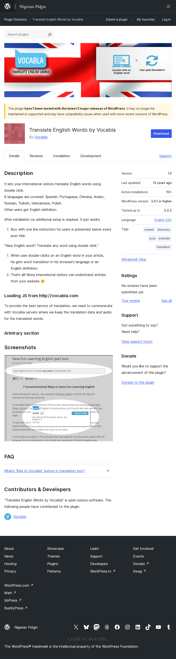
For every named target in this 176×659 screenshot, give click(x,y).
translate (164, 238)
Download (161, 133)
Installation (61, 156)
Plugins (52, 564)
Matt (10, 593)
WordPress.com (18, 585)
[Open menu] (169, 6)
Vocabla (41, 137)
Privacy (10, 571)
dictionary (163, 229)
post (152, 238)
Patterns (54, 571)
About (9, 548)
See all (166, 300)
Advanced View (133, 259)
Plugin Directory (15, 19)
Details (14, 156)
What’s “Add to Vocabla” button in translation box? (44, 471)
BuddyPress (16, 608)
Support (165, 156)
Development (90, 156)
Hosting (10, 564)
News (8, 556)
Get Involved (143, 548)
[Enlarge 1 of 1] (107, 361)
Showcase (55, 548)
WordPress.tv (103, 571)
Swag (139, 571)
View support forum (136, 341)
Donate (141, 564)
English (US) (163, 220)
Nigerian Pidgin (26, 627)
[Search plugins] (50, 34)
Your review (130, 300)
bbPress (13, 600)
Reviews (36, 156)
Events (138, 556)
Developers (99, 564)
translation (163, 247)
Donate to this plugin (137, 382)
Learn (94, 548)
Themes (53, 556)
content (149, 229)
